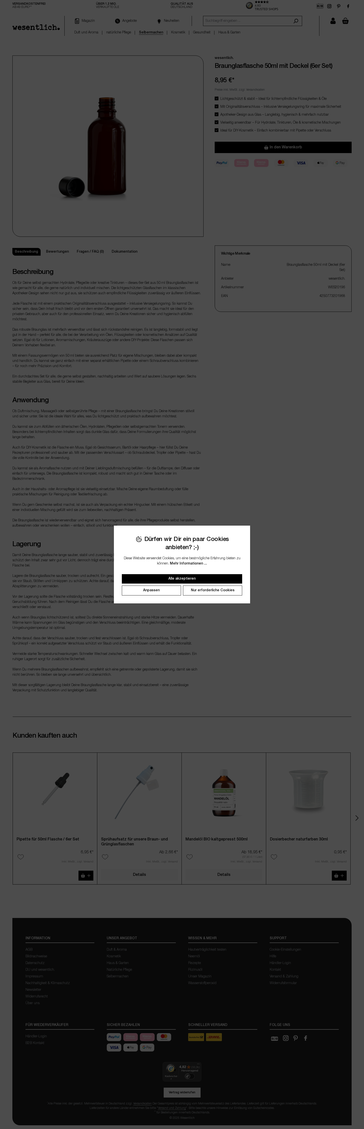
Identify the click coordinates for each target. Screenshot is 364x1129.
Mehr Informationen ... (188, 563)
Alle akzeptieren (182, 578)
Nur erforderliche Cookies (212, 590)
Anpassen (151, 590)
